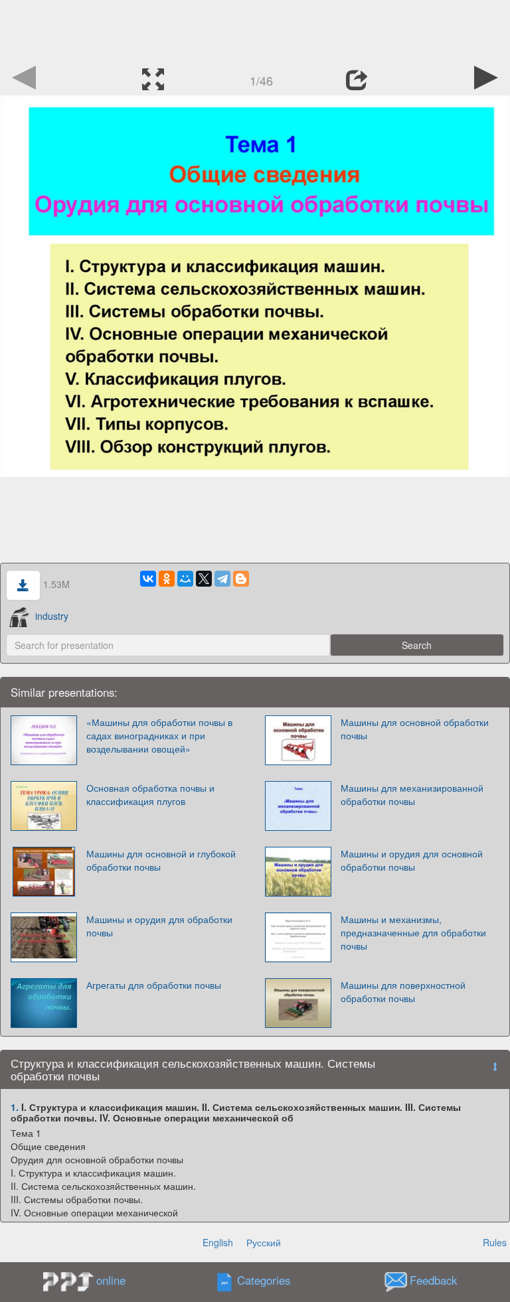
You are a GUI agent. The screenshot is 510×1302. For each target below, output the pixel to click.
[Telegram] (222, 579)
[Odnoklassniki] (167, 579)
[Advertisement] (255, 30)
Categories (263, 1281)
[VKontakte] (148, 579)
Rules (495, 1242)
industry (51, 615)
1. (15, 1107)
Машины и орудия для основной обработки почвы (412, 860)
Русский (263, 1242)
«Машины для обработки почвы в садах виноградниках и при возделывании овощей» (159, 735)
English (218, 1242)
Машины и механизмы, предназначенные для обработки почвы (413, 932)
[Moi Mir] (185, 579)
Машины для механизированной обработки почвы (412, 794)
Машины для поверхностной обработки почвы (403, 991)
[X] (204, 579)
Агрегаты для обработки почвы (153, 984)
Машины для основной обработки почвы (415, 728)
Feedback (433, 1281)
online (111, 1280)
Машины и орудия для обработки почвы (159, 925)
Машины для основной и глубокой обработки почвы (161, 860)
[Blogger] (241, 579)
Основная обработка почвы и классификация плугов (150, 794)
